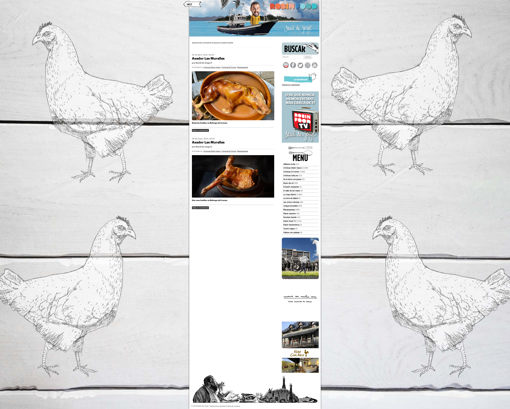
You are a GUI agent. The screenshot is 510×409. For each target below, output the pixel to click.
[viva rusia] (300, 278)
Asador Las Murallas (208, 58)
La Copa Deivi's (289, 194)
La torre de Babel (290, 198)
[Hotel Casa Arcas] (300, 372)
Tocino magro (289, 229)
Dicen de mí (288, 183)
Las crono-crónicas (291, 202)
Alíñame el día (289, 164)
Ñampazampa (242, 67)
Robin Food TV (289, 221)
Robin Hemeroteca (291, 225)
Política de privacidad (218, 406)
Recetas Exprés (290, 217)
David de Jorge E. (204, 63)
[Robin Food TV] (300, 142)
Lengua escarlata (290, 206)
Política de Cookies (233, 406)
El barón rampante (291, 187)
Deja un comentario (200, 130)
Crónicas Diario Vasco (212, 67)
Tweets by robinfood (291, 85)
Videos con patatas (291, 232)
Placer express (289, 213)
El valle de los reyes (291, 191)
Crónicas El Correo (229, 67)
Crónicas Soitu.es (290, 175)
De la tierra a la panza (292, 179)
